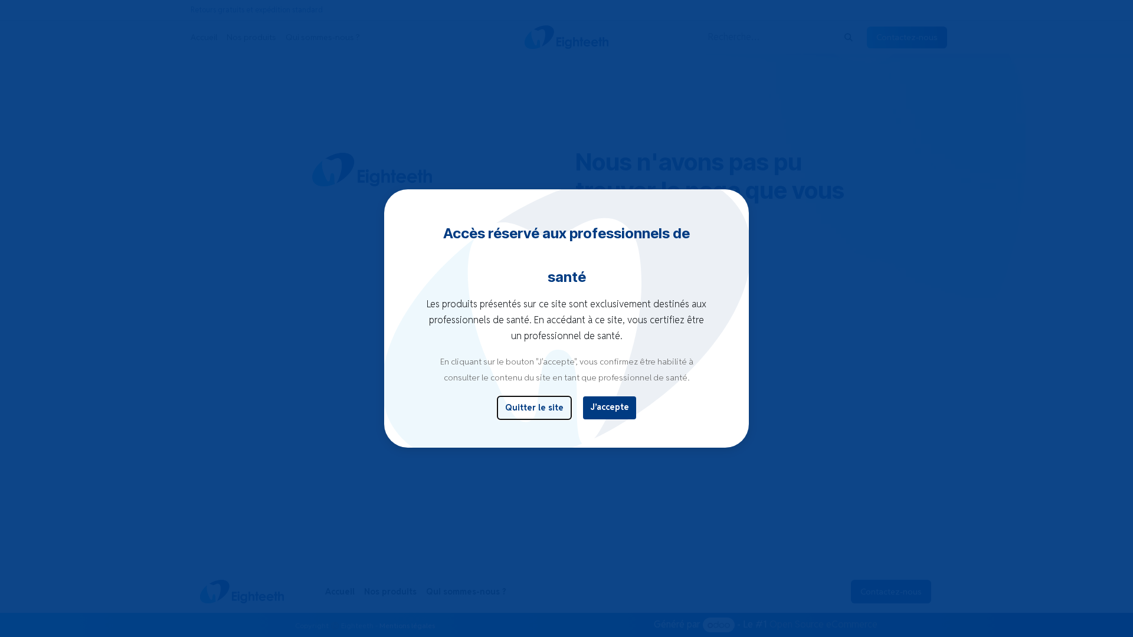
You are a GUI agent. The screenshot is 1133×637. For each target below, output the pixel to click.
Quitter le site (534, 407)
